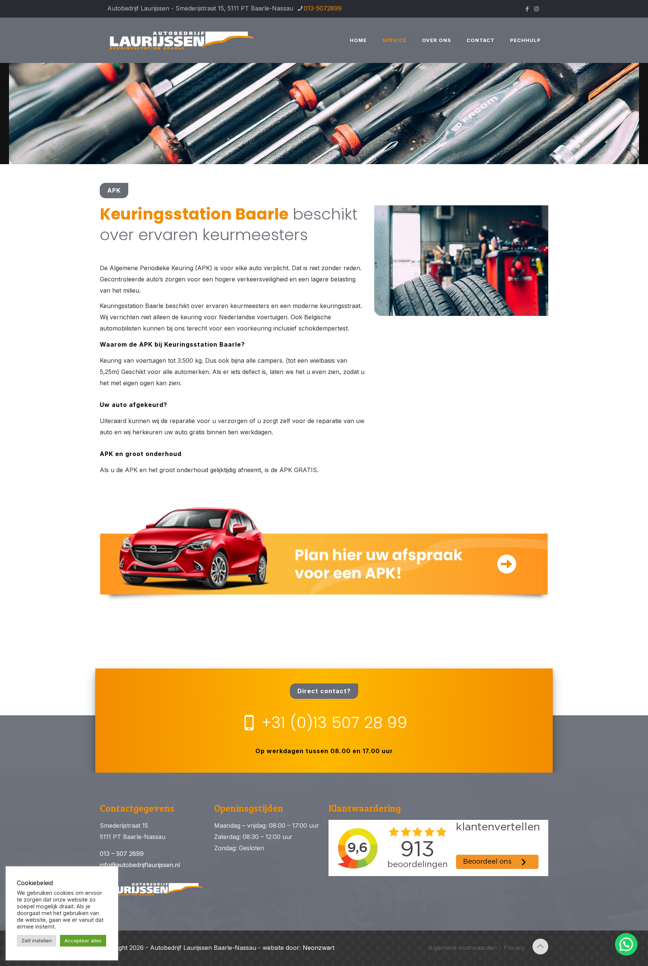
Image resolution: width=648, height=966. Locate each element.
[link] (324, 552)
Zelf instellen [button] (36, 941)
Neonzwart (318, 947)
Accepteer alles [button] (83, 941)
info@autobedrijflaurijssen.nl (140, 865)
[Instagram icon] (536, 8)
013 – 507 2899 (122, 853)
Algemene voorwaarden (462, 947)
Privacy (514, 947)
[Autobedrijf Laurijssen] (182, 40)
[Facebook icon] (527, 8)
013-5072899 (323, 8)
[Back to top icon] (540, 946)
